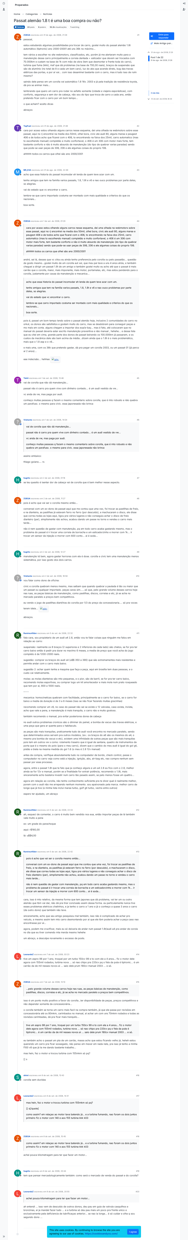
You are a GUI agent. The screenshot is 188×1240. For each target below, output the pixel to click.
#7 (138, 478)
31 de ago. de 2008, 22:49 (56, 170)
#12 (137, 810)
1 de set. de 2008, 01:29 (54, 221)
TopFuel (27, 126)
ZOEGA (27, 35)
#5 (138, 378)
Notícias (20, 27)
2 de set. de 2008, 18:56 (56, 576)
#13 (137, 851)
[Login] (184, 3)
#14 (137, 954)
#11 (138, 633)
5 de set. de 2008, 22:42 (61, 851)
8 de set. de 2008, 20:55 (58, 1191)
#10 (137, 576)
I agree (133, 1231)
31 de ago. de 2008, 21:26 (55, 35)
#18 (137, 1136)
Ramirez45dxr (30, 633)
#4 (138, 221)
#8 (138, 498)
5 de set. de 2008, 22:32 (61, 633)
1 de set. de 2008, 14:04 (56, 420)
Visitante (28, 420)
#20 (137, 1191)
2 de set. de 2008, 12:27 (54, 552)
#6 (138, 420)
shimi (26, 1075)
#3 (138, 170)
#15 (137, 982)
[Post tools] (136, 117)
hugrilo (27, 478)
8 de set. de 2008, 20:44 (54, 1171)
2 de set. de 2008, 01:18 (54, 478)
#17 (137, 1096)
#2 (138, 126)
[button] (3, 1236)
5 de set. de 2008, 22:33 (61, 810)
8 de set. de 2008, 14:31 (58, 1096)
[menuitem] (184, 3)
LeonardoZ (29, 954)
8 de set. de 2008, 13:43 (53, 1075)
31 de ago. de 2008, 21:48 (56, 126)
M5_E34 (27, 170)
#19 (137, 1171)
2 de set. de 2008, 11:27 (54, 498)
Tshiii (26, 378)
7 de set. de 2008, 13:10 (54, 982)
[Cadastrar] (184, 9)
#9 (138, 552)
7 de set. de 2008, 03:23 (58, 954)
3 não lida (155, 93)
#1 (138, 35)
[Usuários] (3, 9)
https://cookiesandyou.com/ (101, 1233)
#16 (137, 1075)
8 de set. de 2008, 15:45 (54, 1136)
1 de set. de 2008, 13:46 (53, 378)
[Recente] (3, 3)
